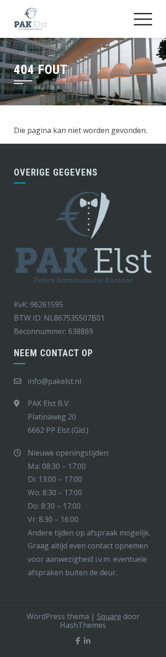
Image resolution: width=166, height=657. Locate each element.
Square (109, 616)
